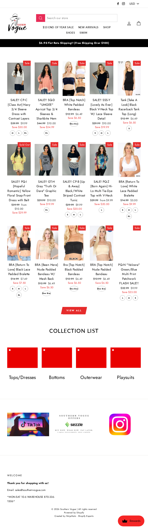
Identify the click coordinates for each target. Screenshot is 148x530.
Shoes (70, 32)
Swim (83, 32)
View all (74, 310)
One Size (74, 123)
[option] (74, 43)
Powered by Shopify (74, 512)
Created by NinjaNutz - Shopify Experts (74, 516)
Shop (107, 27)
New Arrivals (88, 27)
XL (25, 133)
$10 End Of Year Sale (58, 27)
